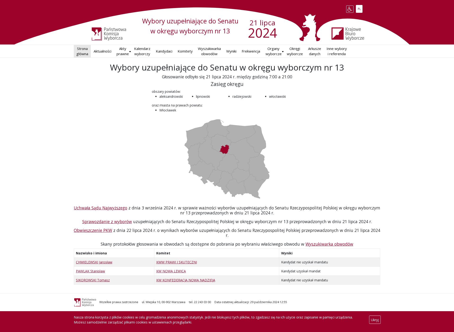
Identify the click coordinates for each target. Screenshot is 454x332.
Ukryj (375, 320)
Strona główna (82, 51)
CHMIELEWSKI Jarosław (94, 262)
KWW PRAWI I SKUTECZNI (176, 262)
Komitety (185, 51)
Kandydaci (164, 51)
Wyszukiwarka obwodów (209, 51)
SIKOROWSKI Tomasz (93, 280)
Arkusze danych (314, 51)
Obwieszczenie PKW (93, 230)
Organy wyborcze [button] (274, 51)
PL (360, 8)
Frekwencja (251, 51)
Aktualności (102, 51)
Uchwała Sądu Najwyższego (100, 208)
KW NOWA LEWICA (171, 271)
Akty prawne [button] (123, 51)
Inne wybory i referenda (337, 51)
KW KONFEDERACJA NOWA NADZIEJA (185, 280)
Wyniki (231, 51)
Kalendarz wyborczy (142, 51)
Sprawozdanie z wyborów (107, 221)
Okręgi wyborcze (295, 51)
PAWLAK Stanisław (90, 271)
